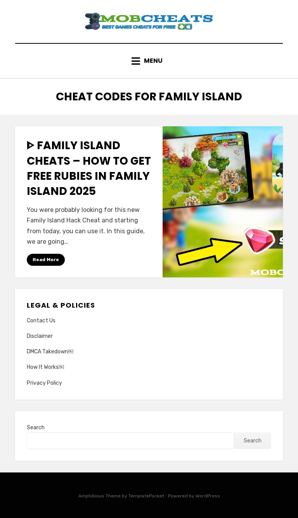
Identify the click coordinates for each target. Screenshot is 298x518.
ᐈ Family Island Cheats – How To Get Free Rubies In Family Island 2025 (89, 168)
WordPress (208, 496)
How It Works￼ (45, 367)
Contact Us (41, 320)
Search (36, 427)
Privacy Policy (44, 383)
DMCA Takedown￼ (50, 351)
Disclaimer (40, 336)
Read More (46, 259)
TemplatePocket (146, 496)
